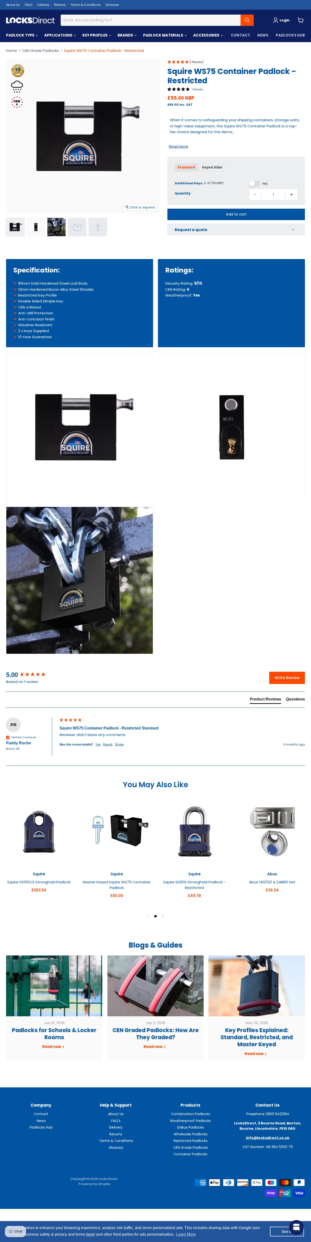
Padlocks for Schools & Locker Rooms (54, 1033)
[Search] (247, 20)
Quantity (182, 193)
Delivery (43, 5)
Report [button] (107, 745)
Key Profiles (95, 35)
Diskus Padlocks (190, 1127)
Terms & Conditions (85, 5)
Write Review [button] (287, 678)
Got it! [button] (287, 1231)
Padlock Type (20, 35)
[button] (236, 62)
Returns (60, 5)
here (90, 1234)
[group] (31, 674)
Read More (178, 146)
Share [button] (119, 745)
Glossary (112, 5)
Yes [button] (98, 745)
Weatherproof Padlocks (190, 1120)
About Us (13, 5)
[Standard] (187, 172)
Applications (58, 35)
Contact (240, 35)
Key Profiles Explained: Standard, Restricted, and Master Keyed (257, 1037)
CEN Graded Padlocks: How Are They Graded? (155, 1033)
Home (11, 50)
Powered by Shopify (94, 1184)
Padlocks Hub (290, 35)
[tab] (265, 700)
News (262, 35)
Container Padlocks (190, 1154)
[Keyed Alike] (213, 172)
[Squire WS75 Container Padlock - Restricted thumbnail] (15, 227)
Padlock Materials (163, 35)
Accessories (206, 35)
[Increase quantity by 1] (292, 194)
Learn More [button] (186, 1234)
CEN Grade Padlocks (40, 50)
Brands (126, 35)
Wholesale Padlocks (190, 1134)
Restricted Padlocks (190, 1140)
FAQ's (29, 5)
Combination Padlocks (190, 1113)
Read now (52, 1046)
